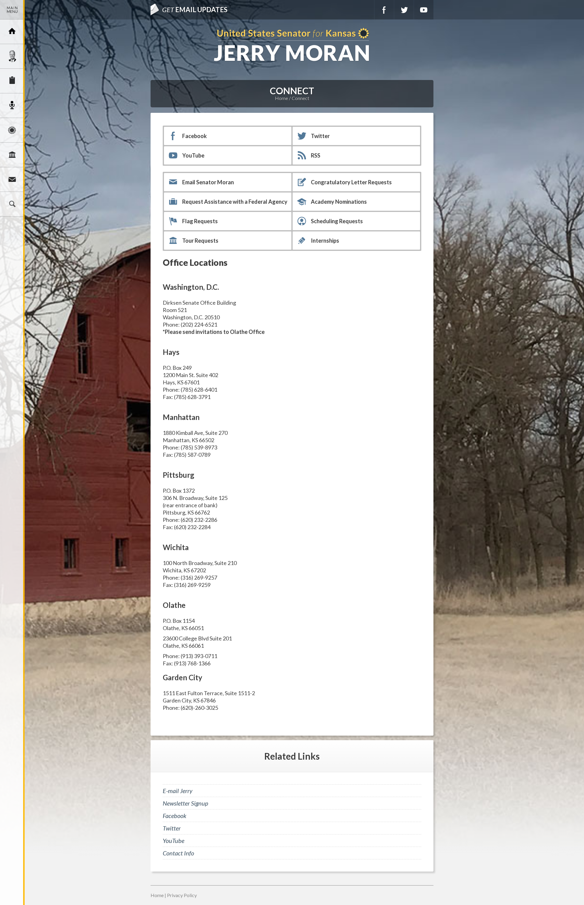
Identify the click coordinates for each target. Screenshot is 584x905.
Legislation (12, 155)
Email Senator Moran (208, 182)
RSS (315, 155)
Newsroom (12, 105)
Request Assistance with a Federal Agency (234, 201)
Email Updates (195, 9)
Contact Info (178, 853)
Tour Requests (200, 240)
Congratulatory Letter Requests (351, 182)
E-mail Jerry (178, 790)
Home (281, 98)
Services (12, 81)
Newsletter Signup (185, 803)
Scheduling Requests (337, 221)
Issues (12, 130)
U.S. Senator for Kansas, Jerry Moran (292, 45)
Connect (12, 179)
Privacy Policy (182, 895)
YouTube (423, 9)
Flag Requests (200, 221)
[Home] (12, 31)
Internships (325, 240)
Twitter (404, 9)
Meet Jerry (12, 56)
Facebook (384, 9)
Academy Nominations (339, 201)
